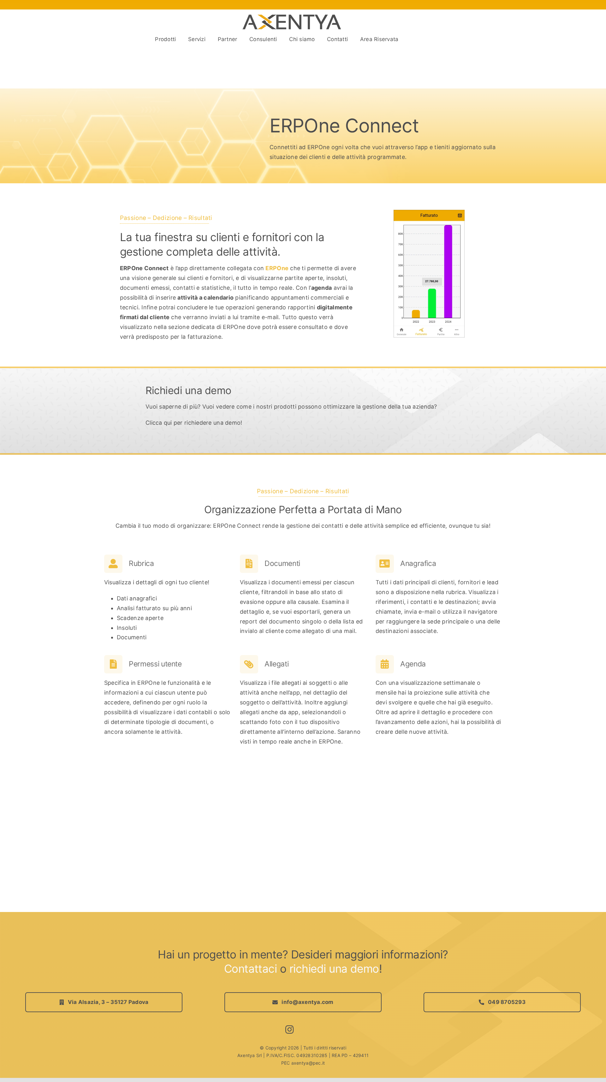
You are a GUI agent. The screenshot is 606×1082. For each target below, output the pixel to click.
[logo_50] (292, 17)
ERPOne (276, 268)
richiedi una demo (334, 968)
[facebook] (303, 1030)
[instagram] (289, 1029)
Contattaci (250, 968)
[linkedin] (317, 1030)
